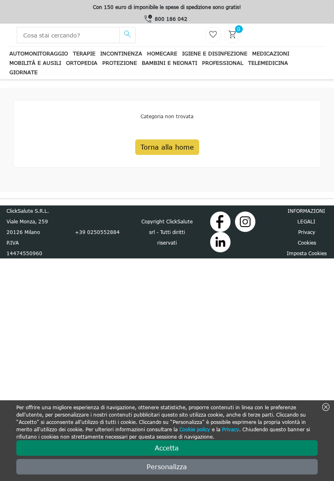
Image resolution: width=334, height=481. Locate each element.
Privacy (230, 429)
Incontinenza (121, 53)
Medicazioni (270, 53)
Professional (222, 63)
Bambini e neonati (169, 63)
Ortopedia (81, 63)
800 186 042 (171, 19)
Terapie (84, 53)
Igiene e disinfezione (214, 53)
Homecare (162, 53)
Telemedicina (268, 63)
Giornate (23, 72)
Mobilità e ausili (35, 63)
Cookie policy (194, 429)
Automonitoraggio (38, 53)
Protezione (119, 63)
